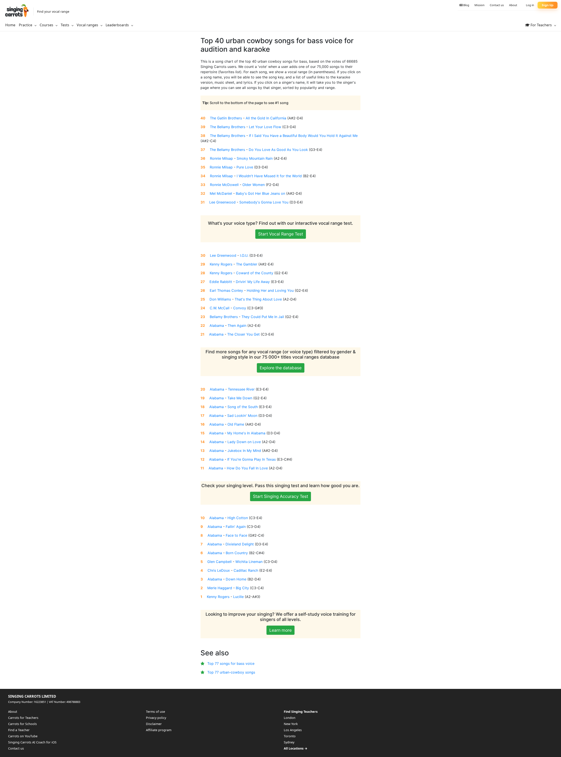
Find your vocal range (53, 11)
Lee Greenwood (222, 202)
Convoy (239, 308)
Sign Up (547, 5)
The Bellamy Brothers (227, 127)
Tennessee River (241, 389)
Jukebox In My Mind (244, 450)
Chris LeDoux (219, 570)
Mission (479, 5)
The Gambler (246, 264)
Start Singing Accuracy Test (280, 496)
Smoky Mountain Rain (255, 158)
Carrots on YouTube (22, 736)
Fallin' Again (236, 526)
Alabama (216, 325)
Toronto (290, 736)
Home (10, 25)
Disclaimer (154, 724)
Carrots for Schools (22, 724)
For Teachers (541, 25)
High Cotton (237, 518)
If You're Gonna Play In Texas (251, 459)
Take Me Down (239, 398)
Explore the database (281, 367)
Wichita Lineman (249, 561)
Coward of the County (254, 273)
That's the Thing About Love (258, 299)
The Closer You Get (243, 334)
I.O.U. (244, 255)
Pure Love (244, 167)
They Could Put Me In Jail (262, 317)
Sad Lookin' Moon (242, 415)
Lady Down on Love (244, 442)
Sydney (289, 742)
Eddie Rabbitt (220, 281)
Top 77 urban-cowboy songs (231, 672)
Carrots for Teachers (23, 718)
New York (291, 724)
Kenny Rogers (221, 264)
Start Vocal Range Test (280, 234)
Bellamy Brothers (224, 317)
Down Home (236, 579)
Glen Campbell (219, 561)
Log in (530, 5)
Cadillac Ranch (246, 570)
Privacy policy (156, 718)
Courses (47, 25)
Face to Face (236, 535)
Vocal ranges (88, 25)
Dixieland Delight (239, 544)
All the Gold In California (266, 118)
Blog (466, 5)
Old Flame (235, 424)
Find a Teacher (19, 730)
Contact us (497, 5)
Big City (242, 588)
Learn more (280, 630)
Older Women (253, 184)
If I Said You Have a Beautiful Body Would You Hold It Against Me (303, 135)
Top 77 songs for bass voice (230, 663)
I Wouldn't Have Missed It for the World (269, 176)
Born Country (237, 553)
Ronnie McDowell (224, 184)
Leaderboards (118, 25)
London (289, 718)
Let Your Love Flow (265, 127)
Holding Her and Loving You (270, 290)
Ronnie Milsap (221, 158)
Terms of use (155, 711)
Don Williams (220, 299)
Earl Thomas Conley (226, 290)
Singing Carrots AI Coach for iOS (32, 742)
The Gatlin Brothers (226, 118)
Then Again (237, 325)
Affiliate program (158, 730)
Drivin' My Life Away (253, 281)
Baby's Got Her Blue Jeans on (260, 193)
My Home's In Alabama (246, 433)
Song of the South (242, 407)
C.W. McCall (219, 308)
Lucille (238, 596)
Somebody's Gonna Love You (263, 202)
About (513, 5)
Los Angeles (293, 730)
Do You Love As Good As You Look (278, 149)
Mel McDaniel (221, 193)
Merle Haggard (219, 588)
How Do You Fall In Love (247, 468)
